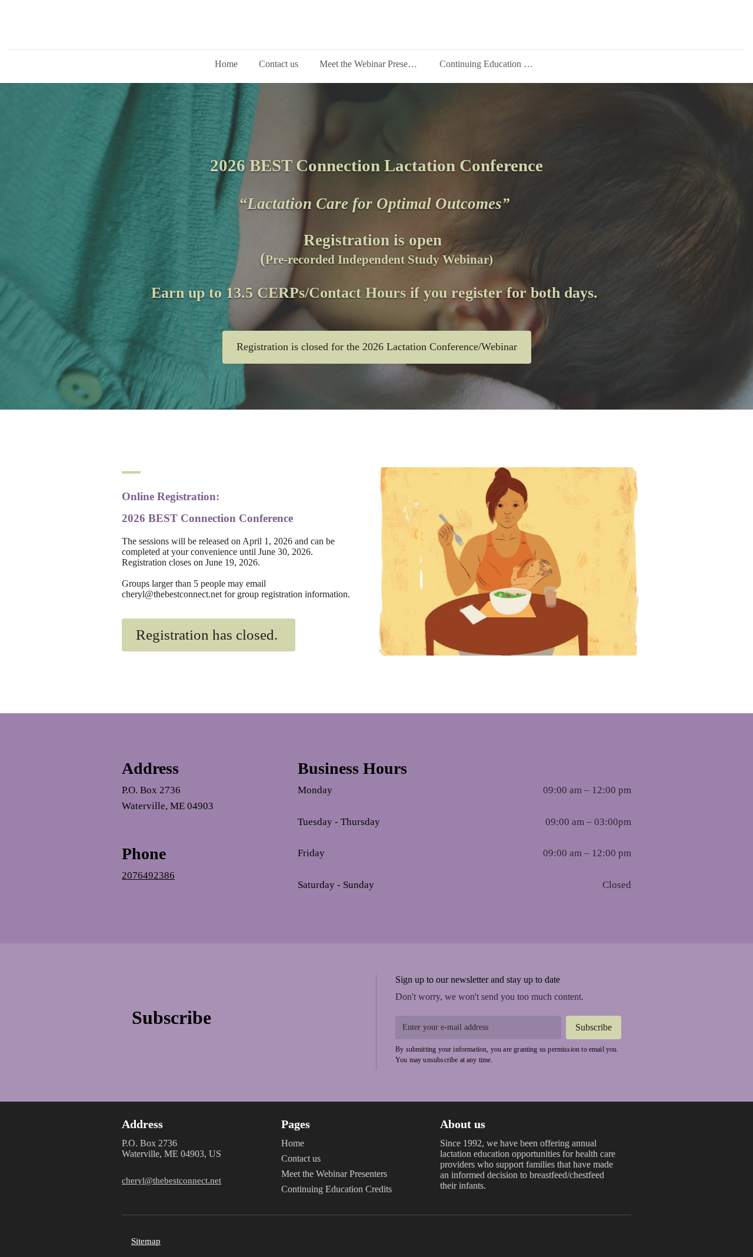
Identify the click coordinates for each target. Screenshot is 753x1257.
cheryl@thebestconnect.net (171, 1180)
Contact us (278, 64)
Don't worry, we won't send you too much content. (489, 997)
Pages (295, 1124)
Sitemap (146, 1241)
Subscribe (171, 1017)
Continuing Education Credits (493, 64)
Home (226, 64)
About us (462, 1124)
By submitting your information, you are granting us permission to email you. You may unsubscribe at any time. (507, 1054)
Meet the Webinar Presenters (372, 64)
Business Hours (352, 768)
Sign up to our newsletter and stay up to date (477, 980)
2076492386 (148, 875)
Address (150, 768)
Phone (144, 853)
